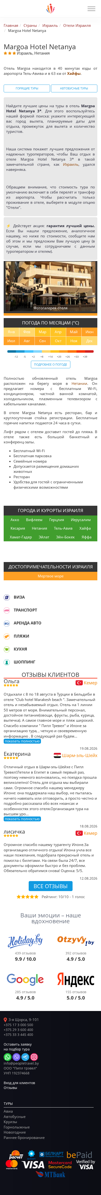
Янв (11, 331)
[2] (23, 896)
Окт (58, 340)
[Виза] (7, 597)
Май (74, 331)
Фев (26, 331)
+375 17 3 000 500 (18, 1024)
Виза (19, 597)
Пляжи (21, 636)
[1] (18, 896)
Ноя (73, 340)
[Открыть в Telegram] (25, 1057)
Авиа (8, 1111)
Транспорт (25, 610)
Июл (11, 340)
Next (92, 286)
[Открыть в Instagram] (34, 1057)
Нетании (79, 383)
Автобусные (14, 1116)
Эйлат (44, 536)
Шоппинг (24, 662)
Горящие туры (27, 88)
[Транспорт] (7, 610)
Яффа (86, 536)
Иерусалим (81, 519)
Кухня (20, 649)
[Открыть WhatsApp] (8, 1057)
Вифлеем (34, 519)
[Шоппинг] (7, 662)
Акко (15, 519)
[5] (36, 896)
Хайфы (74, 73)
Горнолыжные (17, 1127)
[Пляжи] (7, 636)
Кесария (18, 528)
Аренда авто (27, 623)
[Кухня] (7, 649)
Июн (90, 331)
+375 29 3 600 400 (18, 1029)
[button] (91, 9)
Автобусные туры (74, 88)
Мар (42, 331)
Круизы (10, 1121)
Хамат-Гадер (21, 536)
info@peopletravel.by (21, 1063)
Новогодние (15, 1132)
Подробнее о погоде (50, 364)
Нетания (39, 528)
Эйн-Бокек (65, 536)
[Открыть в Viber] (16, 1057)
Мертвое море (50, 575)
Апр (58, 331)
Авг (27, 340)
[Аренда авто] (7, 623)
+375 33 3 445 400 (18, 1034)
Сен (42, 340)
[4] (31, 896)
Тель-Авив (63, 528)
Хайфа (85, 528)
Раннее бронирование (24, 1137)
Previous (10, 286)
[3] (27, 896)
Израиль (70, 164)
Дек (89, 340)
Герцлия (56, 519)
